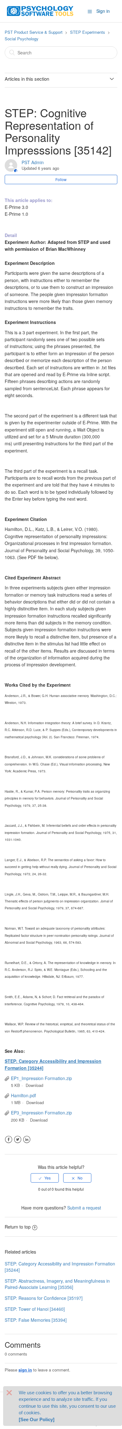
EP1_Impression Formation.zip (41, 1078)
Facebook (9, 1140)
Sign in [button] (103, 11)
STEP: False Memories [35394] (36, 1320)
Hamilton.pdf (23, 1095)
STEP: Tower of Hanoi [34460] (35, 1309)
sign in (25, 1370)
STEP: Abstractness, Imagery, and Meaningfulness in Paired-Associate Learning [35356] (57, 1284)
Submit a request (84, 1207)
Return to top (18, 1227)
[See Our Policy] (36, 1419)
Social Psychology (21, 39)
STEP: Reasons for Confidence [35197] (44, 1298)
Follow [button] (61, 179)
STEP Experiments (87, 32)
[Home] (40, 10)
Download (34, 1085)
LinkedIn (27, 1140)
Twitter (18, 1140)
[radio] (45, 1178)
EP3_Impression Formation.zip (41, 1112)
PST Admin (33, 162)
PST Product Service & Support (34, 32)
